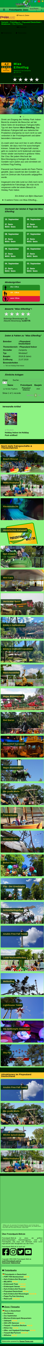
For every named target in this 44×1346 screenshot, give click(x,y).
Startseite (4, 22)
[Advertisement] (22, 44)
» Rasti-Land (7, 1299)
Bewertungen (23, 21)
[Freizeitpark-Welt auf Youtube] (39, 2)
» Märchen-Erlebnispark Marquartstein (17, 1318)
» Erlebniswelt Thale (10, 1284)
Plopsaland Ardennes (26, 389)
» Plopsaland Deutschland (13, 1291)
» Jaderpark (7, 1321)
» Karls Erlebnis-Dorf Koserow (14, 1289)
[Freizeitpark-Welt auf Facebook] (32, 2)
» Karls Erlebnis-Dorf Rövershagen (16, 1294)
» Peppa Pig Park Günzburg (13, 1296)
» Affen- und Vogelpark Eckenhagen (16, 1330)
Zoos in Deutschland (12, 1311)
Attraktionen (5, 24)
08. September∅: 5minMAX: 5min (12, 238)
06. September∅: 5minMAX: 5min (12, 252)
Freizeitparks (15, 10)
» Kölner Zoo (8, 1328)
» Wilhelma (7, 1335)
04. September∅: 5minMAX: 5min (12, 267)
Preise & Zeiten (23, 15)
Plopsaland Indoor (28, 347)
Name (10, 385)
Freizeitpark (26, 385)
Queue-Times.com (26, 1341)
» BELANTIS (7, 1282)
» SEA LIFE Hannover (11, 1323)
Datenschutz (15, 1263)
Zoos (25, 10)
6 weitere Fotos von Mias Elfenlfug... (21, 200)
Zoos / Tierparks (12, 1307)
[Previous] (3, 99)
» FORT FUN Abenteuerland (13, 1277)
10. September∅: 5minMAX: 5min (12, 223)
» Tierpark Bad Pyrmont (12, 1333)
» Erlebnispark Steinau (11, 1286)
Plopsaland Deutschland (24, 342)
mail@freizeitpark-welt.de (11, 1261)
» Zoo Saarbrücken (10, 1316)
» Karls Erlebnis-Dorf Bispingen (15, 1279)
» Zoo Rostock (8, 1313)
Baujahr (38, 385)
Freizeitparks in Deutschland (15, 1274)
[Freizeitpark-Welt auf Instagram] (29, 2)
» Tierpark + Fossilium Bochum (15, 1325)
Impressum (6, 1263)
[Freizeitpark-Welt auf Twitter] (35, 2)
